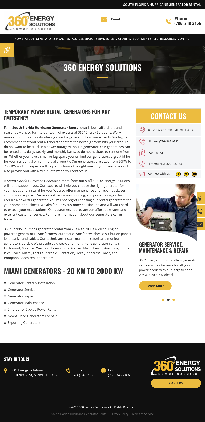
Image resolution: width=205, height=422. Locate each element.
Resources (168, 39)
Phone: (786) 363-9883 (164, 141)
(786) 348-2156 (187, 21)
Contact (184, 39)
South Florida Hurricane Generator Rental (79, 414)
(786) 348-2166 (119, 375)
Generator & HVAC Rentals (56, 39)
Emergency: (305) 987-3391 (167, 164)
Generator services (94, 39)
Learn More (155, 286)
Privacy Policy (119, 414)
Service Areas (121, 39)
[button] (163, 300)
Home (18, 39)
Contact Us (156, 152)
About (29, 39)
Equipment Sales (145, 39)
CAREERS (176, 383)
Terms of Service (143, 414)
